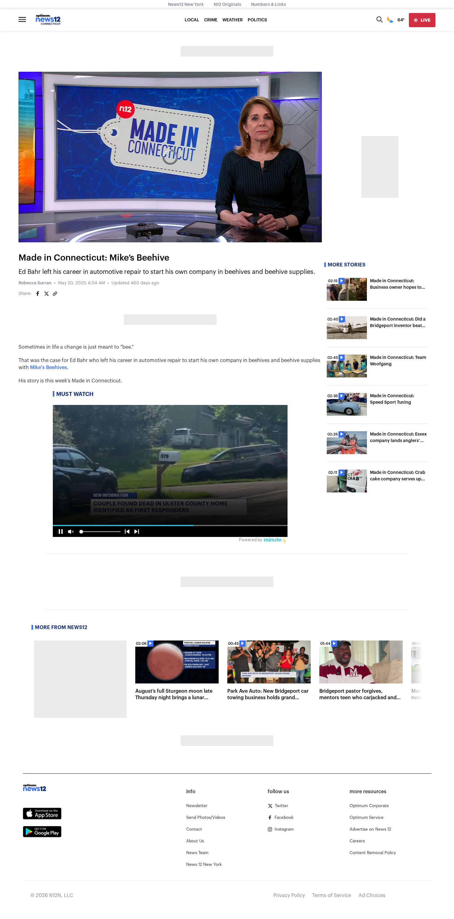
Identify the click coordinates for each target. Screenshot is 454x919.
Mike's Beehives (48, 367)
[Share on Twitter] (46, 293)
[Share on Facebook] (37, 293)
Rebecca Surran (35, 283)
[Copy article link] (55, 293)
